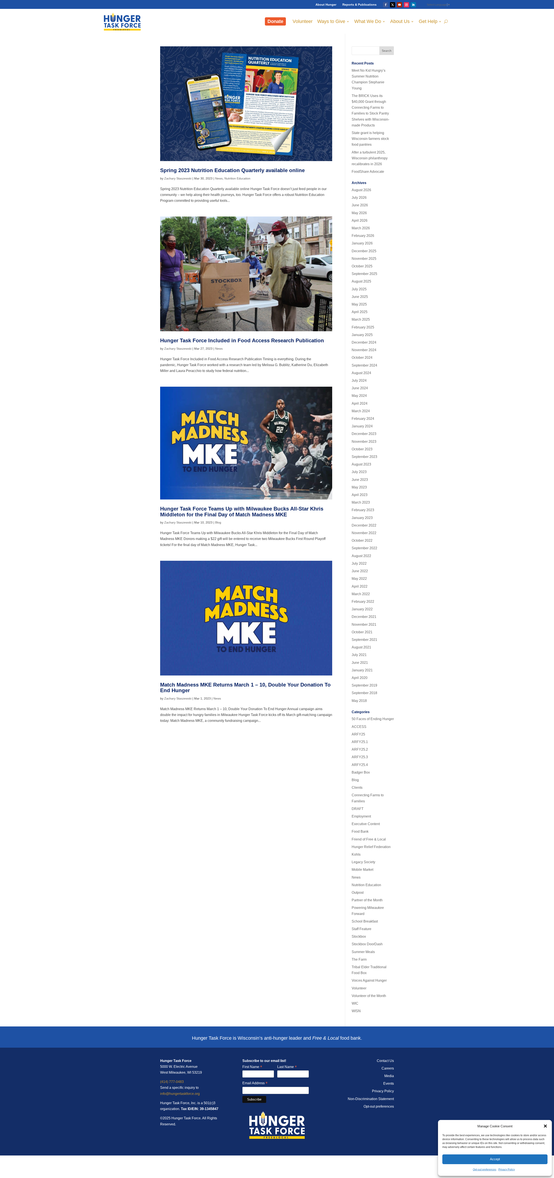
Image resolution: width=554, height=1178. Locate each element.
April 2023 (359, 495)
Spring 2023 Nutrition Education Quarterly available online (232, 170)
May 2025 (359, 304)
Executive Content (366, 824)
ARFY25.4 (360, 765)
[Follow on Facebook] (385, 4)
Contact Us (385, 1061)
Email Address (254, 1083)
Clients (357, 787)
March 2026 (361, 228)
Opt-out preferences (484, 1169)
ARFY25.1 (360, 742)
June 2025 (360, 297)
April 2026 (359, 220)
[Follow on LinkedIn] (413, 4)
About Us (400, 21)
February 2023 (363, 510)
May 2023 (359, 487)
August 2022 (361, 556)
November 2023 (364, 441)
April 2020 (359, 678)
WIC (355, 1003)
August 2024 (361, 373)
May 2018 (359, 701)
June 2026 (360, 205)
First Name (252, 1067)
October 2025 (362, 266)
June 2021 (360, 662)
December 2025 (364, 251)
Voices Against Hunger (369, 980)
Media (389, 1076)
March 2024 (361, 411)
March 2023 (361, 502)
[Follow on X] (392, 4)
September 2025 (364, 274)
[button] (545, 1126)
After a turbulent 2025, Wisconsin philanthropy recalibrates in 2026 (370, 158)
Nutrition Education (237, 178)
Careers (388, 1068)
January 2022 (362, 609)
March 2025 (361, 319)
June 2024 (360, 388)
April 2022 (359, 586)
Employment (361, 816)
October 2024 (362, 357)
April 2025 (359, 312)
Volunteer (302, 21)
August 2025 (361, 281)
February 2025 (363, 327)
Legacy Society (363, 862)
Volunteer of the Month (369, 996)
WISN (356, 1011)
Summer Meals (363, 952)
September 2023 (364, 457)
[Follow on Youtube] (399, 4)
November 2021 (364, 624)
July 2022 (359, 563)
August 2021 (361, 647)
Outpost (358, 892)
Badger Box (361, 772)
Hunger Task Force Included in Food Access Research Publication (242, 340)
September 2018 (364, 693)
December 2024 (364, 342)
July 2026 (359, 197)
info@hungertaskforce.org (180, 1094)
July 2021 (359, 655)
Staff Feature (361, 929)
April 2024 (359, 403)
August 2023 (361, 464)
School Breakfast (365, 921)
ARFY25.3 (360, 757)
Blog (218, 522)
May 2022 (359, 578)
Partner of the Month (367, 900)
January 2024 (362, 426)
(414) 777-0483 (172, 1082)
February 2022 (363, 601)
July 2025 (359, 289)
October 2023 (362, 449)
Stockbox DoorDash (367, 944)
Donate (275, 21)
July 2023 (359, 472)
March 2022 (361, 594)
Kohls (356, 854)
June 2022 (360, 571)
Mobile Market (362, 869)
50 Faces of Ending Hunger (373, 719)
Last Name (287, 1067)
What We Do (367, 21)
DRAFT (358, 809)
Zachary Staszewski (178, 178)
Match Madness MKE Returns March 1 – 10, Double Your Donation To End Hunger (245, 687)
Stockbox (359, 936)
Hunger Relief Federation (371, 847)
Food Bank (360, 831)
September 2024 (364, 365)
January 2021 (362, 670)
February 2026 (363, 236)
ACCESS (359, 727)
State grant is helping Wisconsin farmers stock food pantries (370, 138)
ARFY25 (358, 734)
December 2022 (364, 525)
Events (388, 1083)
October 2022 (362, 540)
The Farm (359, 959)
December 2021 (364, 617)
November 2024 (364, 350)
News (219, 178)
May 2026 (359, 213)
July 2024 (359, 380)
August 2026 (361, 190)
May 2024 (359, 396)
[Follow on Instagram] (406, 4)
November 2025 (364, 258)
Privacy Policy (506, 1169)
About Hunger (326, 4)
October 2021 (362, 632)
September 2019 (364, 685)
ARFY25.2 (360, 749)
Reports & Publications (359, 4)
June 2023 (360, 480)
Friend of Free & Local (369, 839)
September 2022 (364, 548)
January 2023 (362, 518)
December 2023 (364, 434)
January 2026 (362, 243)
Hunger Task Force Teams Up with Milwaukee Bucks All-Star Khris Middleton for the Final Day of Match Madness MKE (241, 511)
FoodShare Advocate (368, 171)
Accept (495, 1159)
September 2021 (364, 640)
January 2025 (362, 335)
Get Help (428, 21)
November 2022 (364, 533)
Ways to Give (331, 21)
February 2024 (363, 418)
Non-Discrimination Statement (371, 1099)
